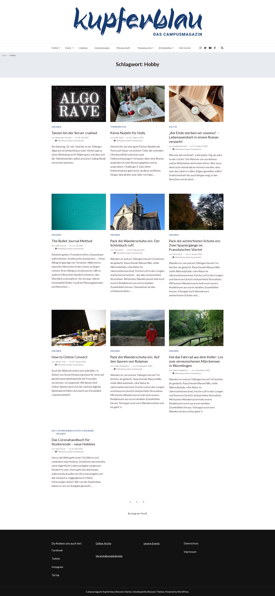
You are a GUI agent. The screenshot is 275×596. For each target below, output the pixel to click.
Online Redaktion (121, 366)
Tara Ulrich (118, 250)
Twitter (56, 558)
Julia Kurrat (60, 449)
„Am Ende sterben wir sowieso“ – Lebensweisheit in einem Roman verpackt (194, 137)
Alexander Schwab (63, 137)
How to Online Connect (70, 357)
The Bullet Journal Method (72, 241)
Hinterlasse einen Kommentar (71, 140)
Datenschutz (191, 543)
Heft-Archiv (185, 47)
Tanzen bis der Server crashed (74, 133)
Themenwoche (144, 47)
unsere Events (152, 543)
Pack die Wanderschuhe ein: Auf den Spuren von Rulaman (135, 359)
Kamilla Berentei (180, 146)
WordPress (183, 591)
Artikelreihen (165, 47)
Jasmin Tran (60, 361)
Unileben (83, 47)
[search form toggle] (222, 48)
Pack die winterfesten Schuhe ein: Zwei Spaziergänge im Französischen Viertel (195, 245)
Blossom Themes (155, 591)
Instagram (57, 566)
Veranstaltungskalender (109, 556)
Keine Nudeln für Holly (127, 133)
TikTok (55, 575)
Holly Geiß (118, 137)
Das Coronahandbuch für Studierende (73, 430)
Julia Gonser (60, 245)
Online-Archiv (103, 543)
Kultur (68, 47)
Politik (55, 47)
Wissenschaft (123, 47)
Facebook (57, 550)
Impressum (190, 551)
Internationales (102, 47)
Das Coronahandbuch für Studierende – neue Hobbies (73, 442)
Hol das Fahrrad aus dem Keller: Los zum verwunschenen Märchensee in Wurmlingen (196, 361)
